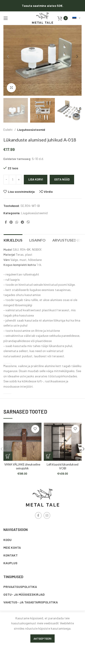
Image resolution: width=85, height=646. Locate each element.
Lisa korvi (35, 179)
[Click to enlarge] (11, 87)
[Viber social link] (28, 222)
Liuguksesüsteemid (31, 129)
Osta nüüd (62, 179)
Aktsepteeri (42, 638)
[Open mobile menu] (5, 18)
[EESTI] (76, 18)
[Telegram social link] (22, 222)
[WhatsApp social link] (16, 222)
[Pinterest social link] (11, 222)
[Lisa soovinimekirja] (35, 429)
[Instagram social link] (47, 515)
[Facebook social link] (5, 222)
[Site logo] (42, 18)
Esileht (8, 129)
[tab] (13, 239)
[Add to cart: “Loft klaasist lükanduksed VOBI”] (48, 456)
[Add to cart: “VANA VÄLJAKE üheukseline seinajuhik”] (7, 456)
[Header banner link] (42, 5)
